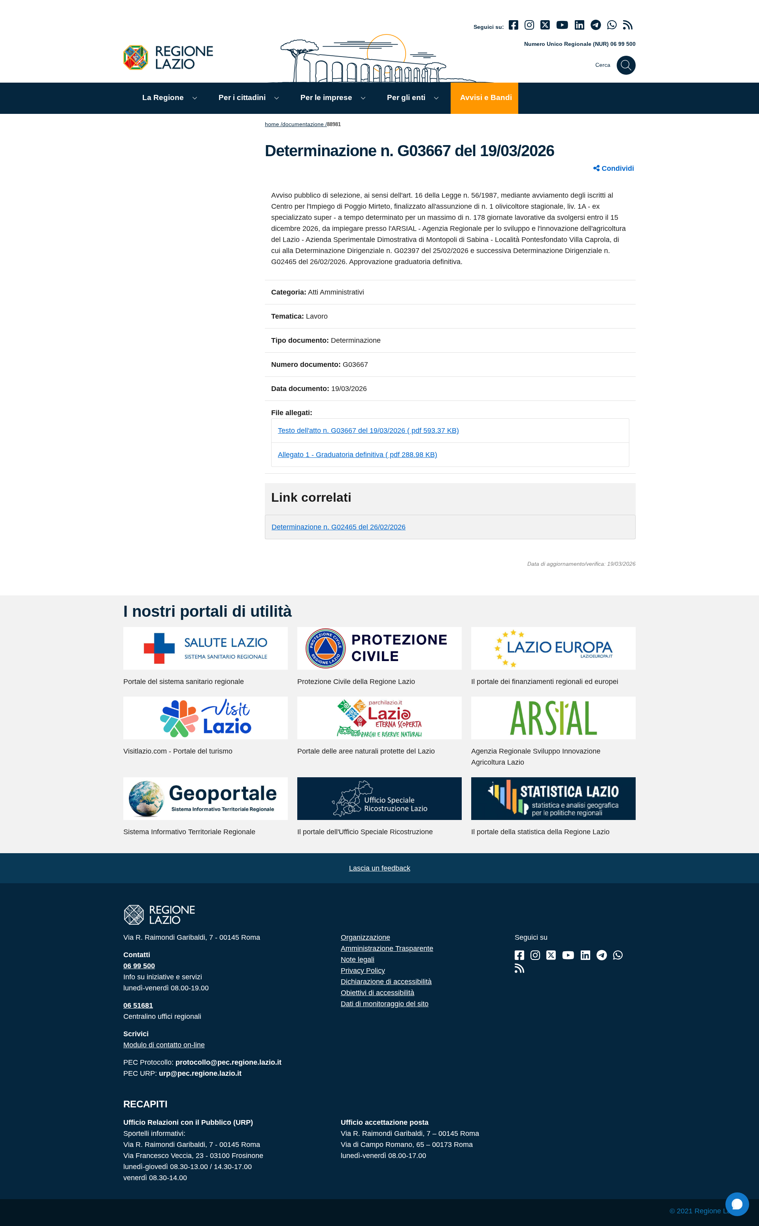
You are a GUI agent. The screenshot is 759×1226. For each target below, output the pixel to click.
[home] (172, 57)
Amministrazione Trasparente (387, 948)
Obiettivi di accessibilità (377, 993)
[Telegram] (602, 955)
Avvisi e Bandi (486, 97)
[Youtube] (562, 25)
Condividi (617, 168)
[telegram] (596, 25)
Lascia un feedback (379, 868)
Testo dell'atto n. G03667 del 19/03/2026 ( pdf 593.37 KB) (368, 430)
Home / (273, 124)
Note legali (357, 959)
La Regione (163, 97)
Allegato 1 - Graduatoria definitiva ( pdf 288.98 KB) (357, 455)
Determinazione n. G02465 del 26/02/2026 (339, 527)
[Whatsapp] (612, 25)
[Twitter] (545, 25)
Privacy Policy (363, 971)
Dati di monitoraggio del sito (385, 1004)
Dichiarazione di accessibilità (386, 982)
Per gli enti (406, 97)
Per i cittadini (242, 97)
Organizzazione (365, 937)
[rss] (627, 25)
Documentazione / (304, 124)
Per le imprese (326, 97)
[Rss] (519, 968)
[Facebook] (513, 25)
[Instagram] (529, 25)
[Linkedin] (579, 25)
